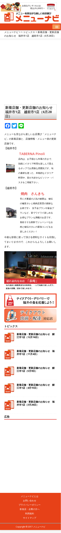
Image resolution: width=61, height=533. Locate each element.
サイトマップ (29, 517)
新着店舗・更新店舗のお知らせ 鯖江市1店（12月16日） (36, 335)
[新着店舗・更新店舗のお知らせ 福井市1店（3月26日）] (9, 408)
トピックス (11, 326)
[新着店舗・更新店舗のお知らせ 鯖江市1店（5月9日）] (9, 374)
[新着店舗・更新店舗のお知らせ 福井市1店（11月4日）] (9, 357)
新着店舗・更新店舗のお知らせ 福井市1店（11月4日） (36, 352)
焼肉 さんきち (32, 193)
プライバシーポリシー (30, 504)
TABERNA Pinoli (32, 154)
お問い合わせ (29, 500)
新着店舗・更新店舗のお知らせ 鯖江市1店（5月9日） (36, 369)
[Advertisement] (30, 70)
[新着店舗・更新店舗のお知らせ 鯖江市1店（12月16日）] (9, 340)
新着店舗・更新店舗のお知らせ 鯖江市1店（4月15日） (36, 386)
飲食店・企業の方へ (30, 509)
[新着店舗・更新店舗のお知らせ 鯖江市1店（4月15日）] (9, 391)
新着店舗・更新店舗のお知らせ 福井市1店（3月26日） (36, 403)
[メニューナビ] (30, 20)
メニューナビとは (29, 496)
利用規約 (29, 513)
